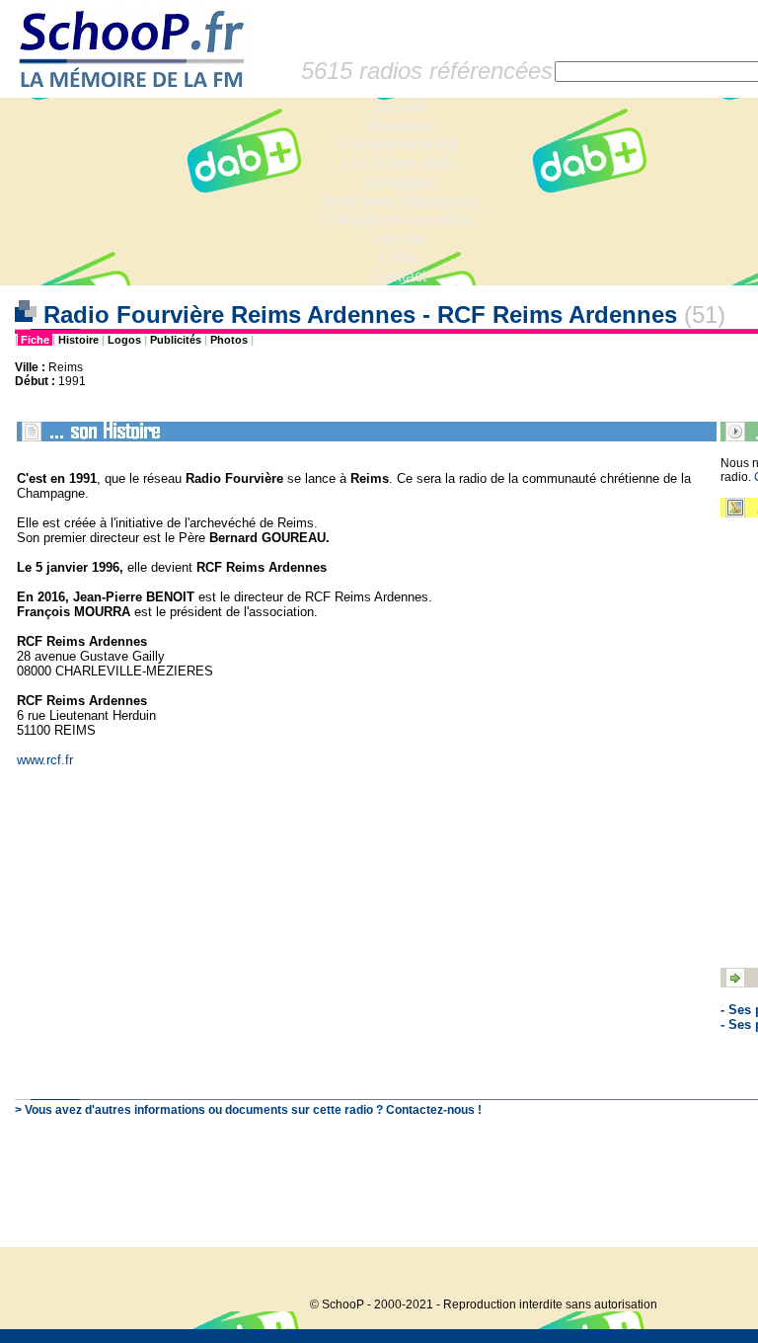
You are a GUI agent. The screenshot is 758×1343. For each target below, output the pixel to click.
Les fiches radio (398, 163)
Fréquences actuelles (399, 219)
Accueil (399, 107)
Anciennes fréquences (399, 201)
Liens (399, 257)
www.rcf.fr (45, 759)
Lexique (399, 238)
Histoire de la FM (399, 144)
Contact (399, 276)
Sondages (399, 182)
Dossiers (399, 126)
